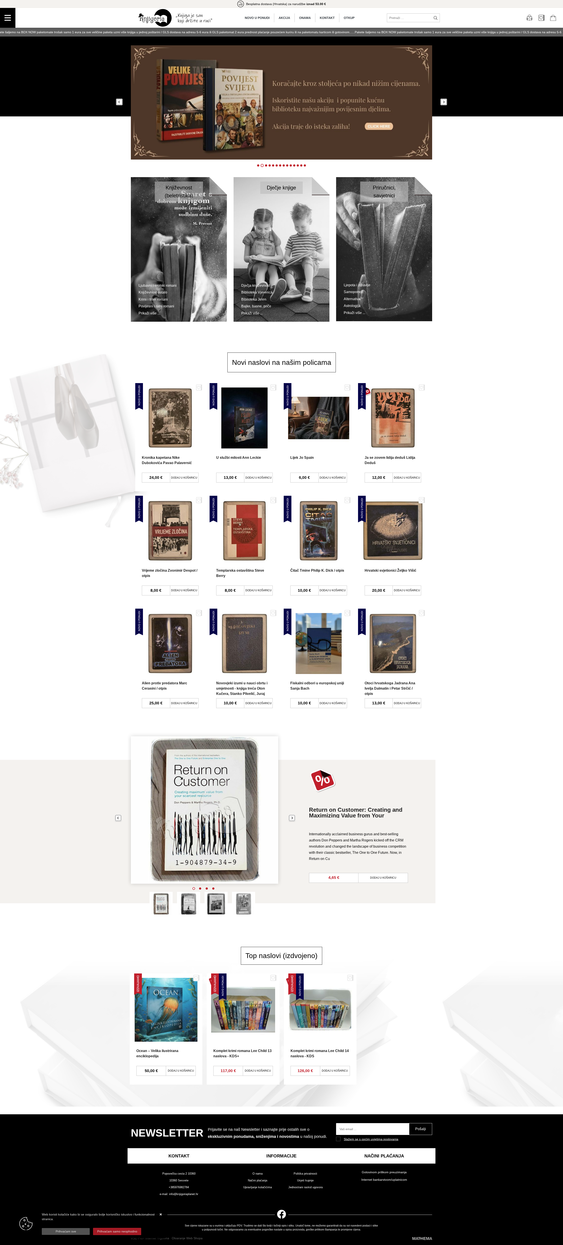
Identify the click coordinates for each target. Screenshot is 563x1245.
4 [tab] (213, 888)
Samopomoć (354, 292)
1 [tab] (193, 888)
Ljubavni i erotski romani (158, 285)
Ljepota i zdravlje (357, 285)
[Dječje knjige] (282, 249)
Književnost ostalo (153, 292)
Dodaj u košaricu (184, 477)
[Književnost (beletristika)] (179, 249)
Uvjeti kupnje (305, 1180)
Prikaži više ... (149, 313)
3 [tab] (207, 888)
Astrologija (352, 306)
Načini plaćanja (257, 1180)
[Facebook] (281, 1213)
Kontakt (327, 17)
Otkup (349, 17)
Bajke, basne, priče (256, 306)
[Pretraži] (435, 17)
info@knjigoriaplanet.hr (183, 1194)
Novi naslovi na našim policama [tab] (281, 362)
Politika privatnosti (305, 1173)
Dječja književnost (255, 285)
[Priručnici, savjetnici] (384, 249)
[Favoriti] (199, 389)
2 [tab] (200, 888)
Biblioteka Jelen (253, 299)
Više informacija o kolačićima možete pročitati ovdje (77, 1223)
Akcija (284, 17)
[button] (119, 102)
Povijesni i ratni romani (156, 306)
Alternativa (352, 299)
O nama (257, 1173)
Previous (118, 818)
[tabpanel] (281, 816)
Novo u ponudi (257, 17)
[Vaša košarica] (553, 18)
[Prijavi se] (529, 18)
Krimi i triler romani (153, 299)
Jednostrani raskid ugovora (305, 1187)
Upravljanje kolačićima (257, 1187)
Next (292, 818)
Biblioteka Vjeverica (256, 292)
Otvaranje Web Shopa (187, 1238)
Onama (305, 17)
